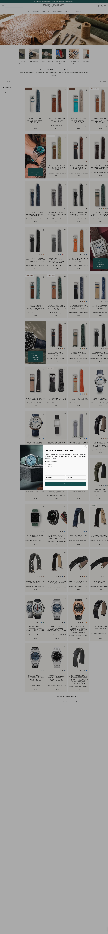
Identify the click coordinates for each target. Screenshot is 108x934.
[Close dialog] (85, 447)
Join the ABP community (65, 484)
